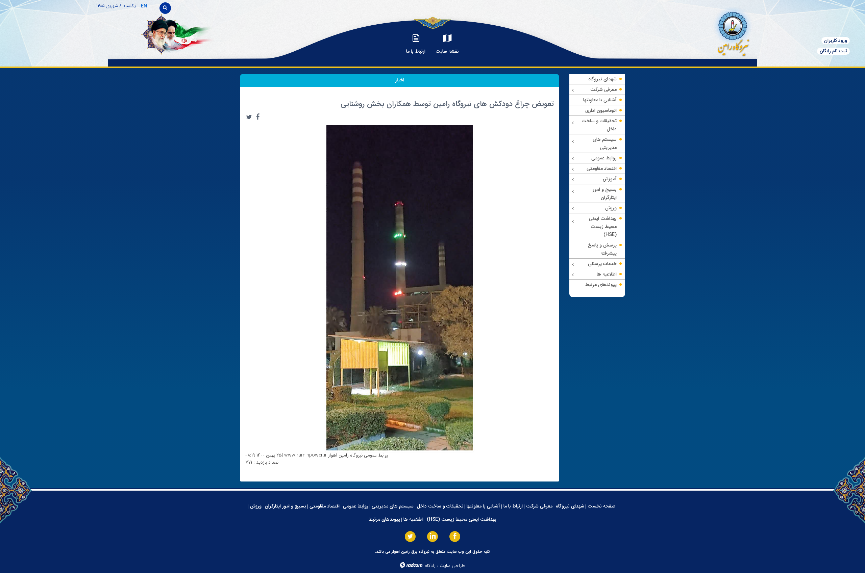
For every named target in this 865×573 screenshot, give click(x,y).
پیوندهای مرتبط (384, 519)
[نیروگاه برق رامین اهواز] (705, 32)
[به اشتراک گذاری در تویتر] (249, 117)
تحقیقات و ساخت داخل (440, 506)
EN (144, 6)
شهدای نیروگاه (570, 506)
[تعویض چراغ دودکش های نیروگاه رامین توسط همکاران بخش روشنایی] (399, 287)
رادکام (430, 565)
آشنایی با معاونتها (483, 506)
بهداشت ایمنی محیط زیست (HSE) (461, 519)
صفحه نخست (601, 506)
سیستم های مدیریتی (393, 506)
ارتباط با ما (513, 506)
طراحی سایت (452, 565)
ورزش (256, 506)
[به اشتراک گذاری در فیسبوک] (258, 117)
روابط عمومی (355, 506)
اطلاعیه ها (413, 519)
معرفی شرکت (539, 506)
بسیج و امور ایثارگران (285, 506)
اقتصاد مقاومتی (325, 506)
